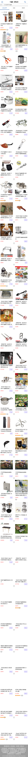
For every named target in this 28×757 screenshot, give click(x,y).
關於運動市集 (7, 746)
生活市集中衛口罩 (5, 749)
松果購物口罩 (5, 752)
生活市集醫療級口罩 (22, 749)
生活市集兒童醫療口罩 (14, 751)
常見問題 (18, 746)
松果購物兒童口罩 (11, 753)
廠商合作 (22, 746)
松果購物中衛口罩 (21, 752)
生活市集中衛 (23, 751)
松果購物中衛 (18, 753)
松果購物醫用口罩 (12, 752)
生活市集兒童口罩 (13, 749)
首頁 (1, 4)
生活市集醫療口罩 (11, 748)
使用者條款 (12, 746)
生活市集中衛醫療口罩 (21, 748)
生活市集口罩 (4, 748)
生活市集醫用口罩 (5, 751)
